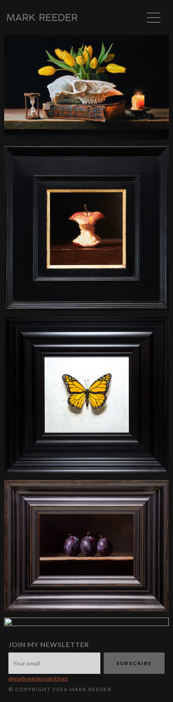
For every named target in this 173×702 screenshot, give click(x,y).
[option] (86, 90)
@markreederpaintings (38, 678)
